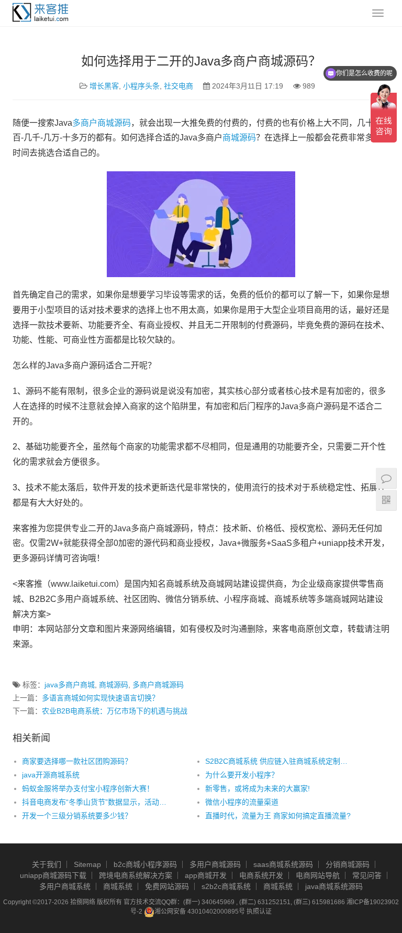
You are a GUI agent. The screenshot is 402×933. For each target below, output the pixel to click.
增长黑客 (104, 86)
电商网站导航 (318, 875)
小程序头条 (141, 86)
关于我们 (46, 864)
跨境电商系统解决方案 (135, 875)
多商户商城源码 (101, 122)
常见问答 (367, 875)
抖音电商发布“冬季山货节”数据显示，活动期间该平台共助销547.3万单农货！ (95, 802)
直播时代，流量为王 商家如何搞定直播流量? (278, 815)
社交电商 (178, 86)
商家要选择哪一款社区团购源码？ (77, 761)
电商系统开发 (261, 875)
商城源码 (239, 137)
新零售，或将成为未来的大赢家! (257, 788)
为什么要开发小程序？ (241, 775)
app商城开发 (206, 875)
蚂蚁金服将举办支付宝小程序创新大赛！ (88, 788)
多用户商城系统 (65, 886)
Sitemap (87, 864)
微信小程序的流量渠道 (241, 802)
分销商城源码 (348, 864)
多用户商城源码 (215, 864)
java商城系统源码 (334, 886)
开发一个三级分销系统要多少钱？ (77, 815)
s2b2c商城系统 (226, 886)
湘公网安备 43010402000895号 (199, 911)
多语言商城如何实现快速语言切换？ (100, 698)
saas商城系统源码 (283, 864)
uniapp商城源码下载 (53, 875)
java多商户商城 (69, 684)
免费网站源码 (167, 886)
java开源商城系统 (51, 775)
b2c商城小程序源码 (145, 864)
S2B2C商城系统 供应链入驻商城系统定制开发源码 (278, 761)
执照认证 (259, 911)
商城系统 (117, 886)
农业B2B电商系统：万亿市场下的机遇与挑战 (114, 711)
